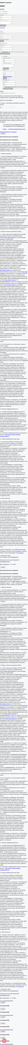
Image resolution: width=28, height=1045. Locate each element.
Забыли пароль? (4, 39)
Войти (2, 41)
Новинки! (2, 28)
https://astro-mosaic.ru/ (10, 237)
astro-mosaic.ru (16, 147)
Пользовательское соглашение (8, 132)
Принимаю (13, 52)
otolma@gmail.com (5, 561)
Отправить (3, 25)
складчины (21, 553)
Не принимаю (3, 1001)
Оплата (5, 129)
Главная (5, 11)
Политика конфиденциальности (16, 129)
